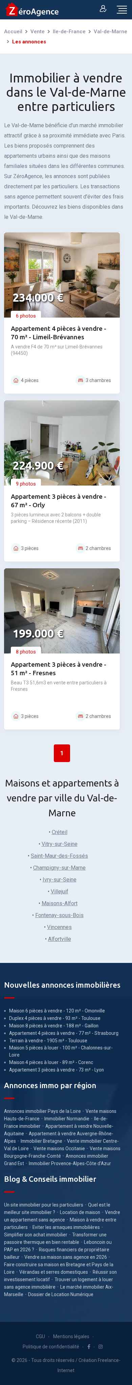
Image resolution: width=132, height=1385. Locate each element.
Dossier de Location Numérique (60, 1294)
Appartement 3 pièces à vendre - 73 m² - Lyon (56, 1070)
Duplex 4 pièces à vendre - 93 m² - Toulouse (55, 1018)
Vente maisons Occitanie (59, 1148)
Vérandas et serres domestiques (53, 1272)
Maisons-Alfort (60, 903)
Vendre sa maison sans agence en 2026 (65, 1257)
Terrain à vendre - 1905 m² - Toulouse (48, 1040)
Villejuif (59, 891)
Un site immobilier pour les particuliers (43, 1205)
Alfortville (59, 939)
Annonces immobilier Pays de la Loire (42, 1111)
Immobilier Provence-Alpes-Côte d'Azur (70, 1163)
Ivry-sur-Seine (59, 879)
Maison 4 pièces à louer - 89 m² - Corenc (51, 1062)
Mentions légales (71, 1336)
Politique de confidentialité (51, 1346)
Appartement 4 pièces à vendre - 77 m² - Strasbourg (63, 1033)
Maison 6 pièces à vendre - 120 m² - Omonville (57, 1010)
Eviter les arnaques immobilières (66, 1227)
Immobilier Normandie (66, 1118)
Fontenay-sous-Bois (59, 915)
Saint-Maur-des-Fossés (59, 856)
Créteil (59, 832)
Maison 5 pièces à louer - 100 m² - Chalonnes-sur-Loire (61, 1051)
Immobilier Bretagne (41, 1141)
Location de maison (80, 1212)
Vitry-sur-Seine (60, 844)
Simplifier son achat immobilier (35, 1234)
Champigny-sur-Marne (59, 868)
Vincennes (59, 927)
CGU (40, 1336)
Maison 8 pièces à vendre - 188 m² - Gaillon (53, 1025)
